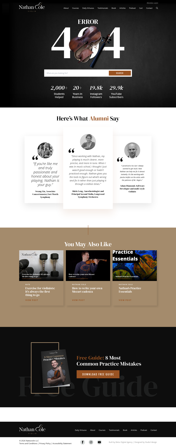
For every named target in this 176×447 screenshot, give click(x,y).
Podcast (132, 8)
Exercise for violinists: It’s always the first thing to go (40, 291)
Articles (122, 8)
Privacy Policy (45, 443)
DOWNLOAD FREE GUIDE (98, 374)
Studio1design (151, 442)
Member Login (152, 3)
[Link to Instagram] (91, 442)
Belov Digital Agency (124, 442)
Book (114, 8)
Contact (149, 8)
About (66, 8)
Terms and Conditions (28, 443)
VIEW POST (31, 300)
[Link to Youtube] (99, 442)
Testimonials (103, 8)
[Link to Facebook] (82, 442)
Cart (141, 8)
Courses (75, 8)
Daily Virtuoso (88, 8)
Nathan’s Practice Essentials (130, 289)
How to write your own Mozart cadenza (87, 289)
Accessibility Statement (62, 443)
